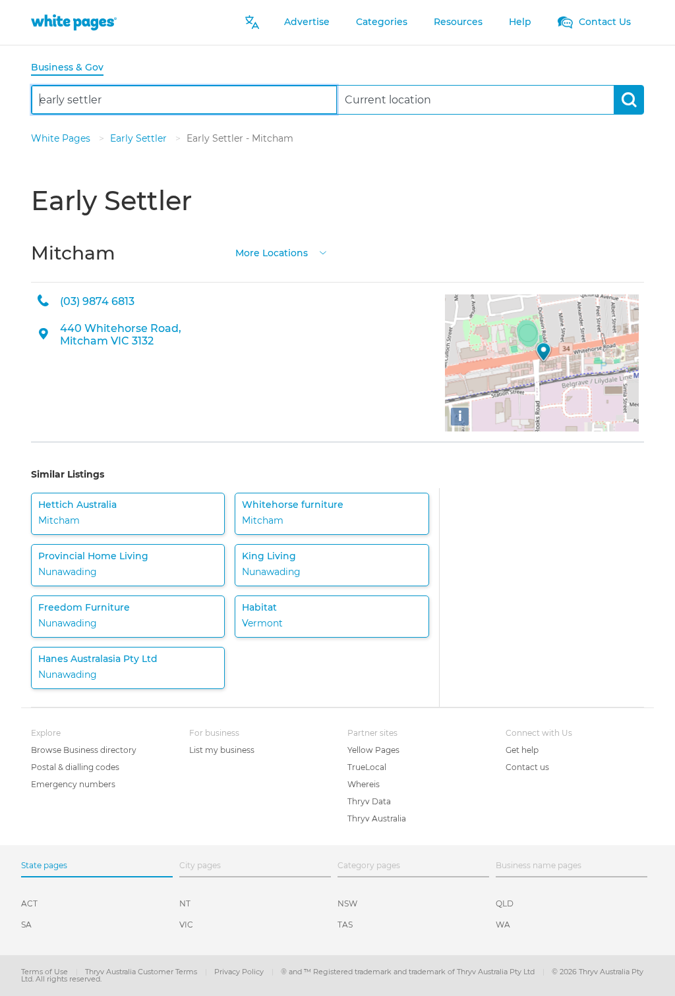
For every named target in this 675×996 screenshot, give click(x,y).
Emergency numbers (73, 784)
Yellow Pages (373, 750)
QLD (505, 903)
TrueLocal (366, 767)
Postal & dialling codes (75, 767)
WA (503, 924)
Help (520, 22)
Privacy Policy (240, 971)
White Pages (62, 138)
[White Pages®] (74, 22)
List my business (221, 750)
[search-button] (628, 100)
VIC (186, 924)
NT (185, 903)
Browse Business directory (83, 750)
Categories (381, 22)
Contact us (527, 767)
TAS (345, 924)
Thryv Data (369, 801)
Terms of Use (45, 971)
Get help (522, 750)
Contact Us (603, 22)
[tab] (72, 68)
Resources (458, 22)
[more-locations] (323, 252)
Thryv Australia (376, 818)
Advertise (307, 22)
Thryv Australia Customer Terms (142, 971)
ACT (29, 903)
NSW (347, 903)
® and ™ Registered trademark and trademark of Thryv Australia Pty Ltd (409, 971)
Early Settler (139, 138)
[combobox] (184, 100)
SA (26, 924)
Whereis (363, 784)
